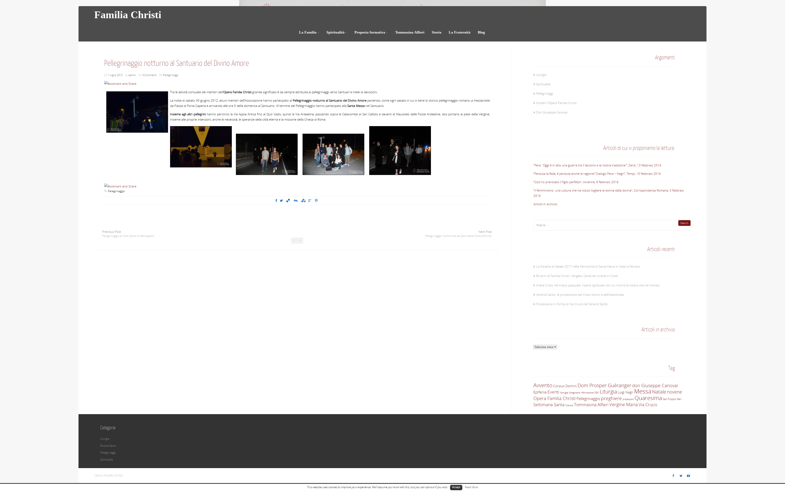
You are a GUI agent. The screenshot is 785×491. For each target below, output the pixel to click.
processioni (628, 399)
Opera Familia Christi (554, 398)
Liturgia (541, 75)
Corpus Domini (565, 385)
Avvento (542, 385)
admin (132, 75)
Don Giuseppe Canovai (551, 112)
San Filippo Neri (672, 399)
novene (674, 392)
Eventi (553, 392)
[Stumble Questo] (303, 200)
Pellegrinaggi (170, 75)
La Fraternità (459, 32)
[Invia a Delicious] (288, 200)
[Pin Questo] (316, 200)
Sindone (569, 405)
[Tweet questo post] (281, 200)
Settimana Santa (548, 404)
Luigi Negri (625, 392)
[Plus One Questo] (309, 200)
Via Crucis (648, 404)
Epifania (540, 392)
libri (596, 392)
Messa (642, 391)
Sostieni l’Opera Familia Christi (556, 103)
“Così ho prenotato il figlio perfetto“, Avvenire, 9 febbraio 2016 (576, 182)
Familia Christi (127, 14)
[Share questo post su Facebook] (276, 200)
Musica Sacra (108, 445)
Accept (456, 487)
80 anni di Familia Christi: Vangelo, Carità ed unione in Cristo (577, 276)
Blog (481, 32)
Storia (436, 32)
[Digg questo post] (295, 200)
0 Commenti (149, 75)
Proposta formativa (369, 32)
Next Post (458, 234)
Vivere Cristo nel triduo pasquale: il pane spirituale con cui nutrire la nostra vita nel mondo (597, 285)
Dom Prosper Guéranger (604, 385)
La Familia (307, 32)
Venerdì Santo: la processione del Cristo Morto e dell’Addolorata (580, 295)
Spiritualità (335, 32)
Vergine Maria (623, 404)
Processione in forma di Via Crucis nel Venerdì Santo (572, 304)
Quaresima (648, 398)
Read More (471, 487)
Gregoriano (574, 392)
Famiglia (564, 392)
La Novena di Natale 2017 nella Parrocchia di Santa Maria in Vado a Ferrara (588, 266)
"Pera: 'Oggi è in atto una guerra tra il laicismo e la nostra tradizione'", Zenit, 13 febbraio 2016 (597, 165)
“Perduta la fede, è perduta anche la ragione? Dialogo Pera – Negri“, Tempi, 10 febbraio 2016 (597, 174)
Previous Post (128, 234)
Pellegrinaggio (116, 191)
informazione (587, 392)
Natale (659, 391)
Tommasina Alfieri (409, 32)
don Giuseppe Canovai (655, 385)
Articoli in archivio (545, 204)
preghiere (611, 398)
